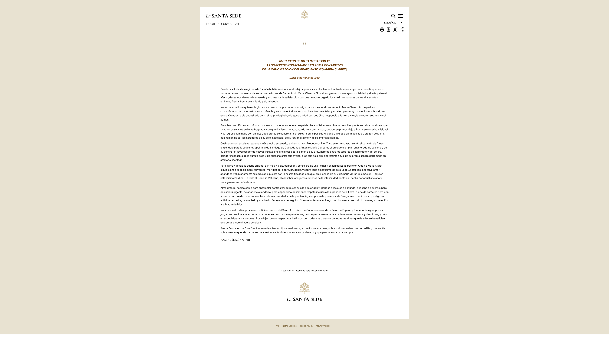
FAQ (277, 326)
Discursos (225, 24)
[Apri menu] (400, 16)
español (391, 23)
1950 (236, 24)
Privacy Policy (323, 326)
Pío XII (211, 24)
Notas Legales (289, 326)
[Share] (402, 30)
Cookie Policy (306, 326)
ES (304, 43)
